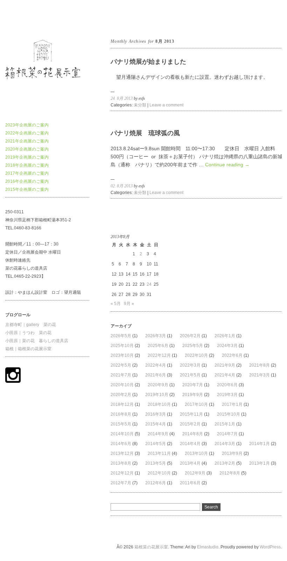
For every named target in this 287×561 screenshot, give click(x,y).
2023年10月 (122, 355)
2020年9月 (158, 384)
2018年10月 (159, 404)
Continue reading (227, 164)
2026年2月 (190, 335)
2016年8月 (121, 414)
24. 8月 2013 (122, 98)
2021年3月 (259, 375)
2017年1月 (232, 404)
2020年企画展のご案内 (27, 149)
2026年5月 (121, 335)
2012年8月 (229, 473)
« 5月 (116, 303)
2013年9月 (232, 453)
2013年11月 (159, 453)
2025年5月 (192, 345)
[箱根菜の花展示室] (47, 107)
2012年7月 (121, 482)
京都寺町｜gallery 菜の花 (30, 324)
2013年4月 (190, 463)
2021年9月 (225, 365)
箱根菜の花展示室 (22, 18)
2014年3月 (225, 443)
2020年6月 (227, 384)
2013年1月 (259, 463)
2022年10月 (196, 355)
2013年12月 (122, 453)
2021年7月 (121, 375)
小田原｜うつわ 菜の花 (28, 332)
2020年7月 (192, 384)
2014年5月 (155, 443)
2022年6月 (232, 355)
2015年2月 (190, 424)
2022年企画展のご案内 (27, 133)
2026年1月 (225, 335)
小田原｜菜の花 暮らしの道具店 (36, 340)
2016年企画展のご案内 (27, 181)
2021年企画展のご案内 (27, 141)
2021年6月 (155, 375)
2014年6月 (121, 443)
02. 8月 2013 (122, 185)
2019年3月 (227, 394)
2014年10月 (122, 433)
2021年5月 (190, 375)
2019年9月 (192, 394)
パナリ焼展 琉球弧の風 (145, 133)
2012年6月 (155, 482)
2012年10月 (159, 473)
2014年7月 (227, 433)
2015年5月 (121, 424)
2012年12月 (122, 473)
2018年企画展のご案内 (27, 165)
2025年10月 (122, 345)
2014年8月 (192, 433)
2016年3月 (155, 414)
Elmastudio (207, 547)
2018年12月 (122, 404)
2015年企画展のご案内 (27, 189)
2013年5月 (155, 463)
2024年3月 (227, 345)
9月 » (129, 303)
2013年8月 (121, 463)
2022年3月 (190, 365)
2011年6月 (190, 482)
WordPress (270, 547)
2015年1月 (225, 424)
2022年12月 (159, 355)
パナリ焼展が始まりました (148, 61)
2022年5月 (121, 365)
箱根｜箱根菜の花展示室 (28, 348)
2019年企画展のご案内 (27, 157)
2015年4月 (155, 424)
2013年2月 (225, 463)
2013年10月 (196, 453)
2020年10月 (122, 384)
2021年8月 (259, 365)
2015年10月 (228, 414)
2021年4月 (225, 375)
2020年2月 (121, 394)
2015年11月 (191, 414)
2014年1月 (259, 443)
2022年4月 (155, 365)
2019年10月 (156, 394)
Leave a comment (166, 105)
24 (149, 284)
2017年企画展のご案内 (27, 173)
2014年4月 (190, 443)
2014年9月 (158, 433)
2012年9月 (195, 473)
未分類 (140, 105)
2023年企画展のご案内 (27, 125)
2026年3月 (155, 335)
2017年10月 (196, 404)
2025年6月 (158, 345)
